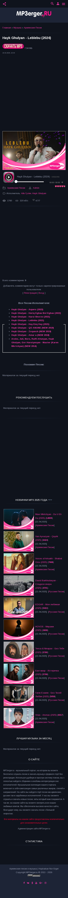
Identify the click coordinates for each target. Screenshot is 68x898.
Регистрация (30, 293)
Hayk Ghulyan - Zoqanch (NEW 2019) (31, 331)
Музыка (17, 27)
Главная (6, 27)
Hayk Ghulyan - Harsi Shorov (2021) (30, 316)
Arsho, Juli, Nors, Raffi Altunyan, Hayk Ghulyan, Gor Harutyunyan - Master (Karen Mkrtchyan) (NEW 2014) (34, 343)
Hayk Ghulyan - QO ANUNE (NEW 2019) (32, 328)
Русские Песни (56, 591)
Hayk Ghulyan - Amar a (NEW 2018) (30, 335)
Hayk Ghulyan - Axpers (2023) (27, 309)
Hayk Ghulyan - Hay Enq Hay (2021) (30, 324)
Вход (41, 293)
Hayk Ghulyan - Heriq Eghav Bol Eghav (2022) (36, 313)
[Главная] (34, 15)
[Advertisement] (34, 93)
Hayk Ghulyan (39, 193)
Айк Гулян (26, 193)
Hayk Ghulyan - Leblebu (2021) (27, 320)
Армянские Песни (33, 27)
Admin (36, 188)
